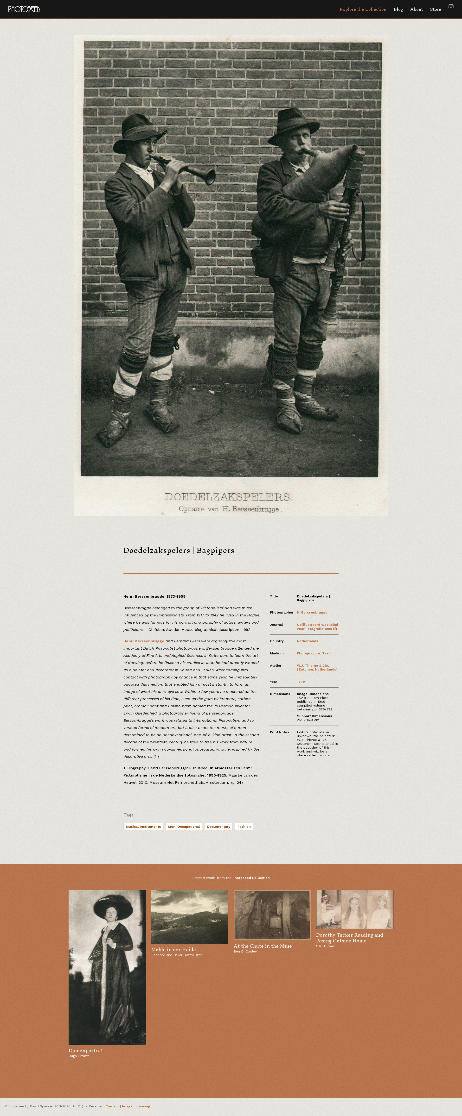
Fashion (244, 826)
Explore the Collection (363, 9)
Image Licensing (136, 1106)
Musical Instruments (143, 826)
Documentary (218, 826)
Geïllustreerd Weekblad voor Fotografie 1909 (317, 627)
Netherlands (307, 641)
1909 (301, 681)
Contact (112, 1106)
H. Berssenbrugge (312, 612)
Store (435, 9)
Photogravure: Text (313, 653)
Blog (398, 9)
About (416, 9)
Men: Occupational (184, 826)
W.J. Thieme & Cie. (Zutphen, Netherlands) (317, 667)
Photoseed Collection (251, 878)
